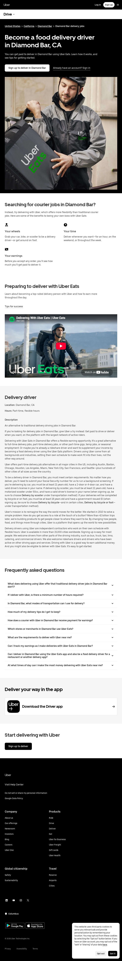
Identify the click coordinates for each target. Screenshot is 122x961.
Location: (10, 405)
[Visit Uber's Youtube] (13, 900)
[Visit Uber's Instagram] (20, 900)
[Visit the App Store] (35, 925)
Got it (112, 953)
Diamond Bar (45, 26)
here (105, 944)
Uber (7, 5)
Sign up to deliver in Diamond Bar (27, 67)
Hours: (9, 410)
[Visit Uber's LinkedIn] (6, 900)
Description (11, 419)
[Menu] (118, 4)
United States (12, 26)
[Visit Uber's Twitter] (28, 900)
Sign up (109, 5)
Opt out (101, 953)
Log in (98, 5)
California (29, 26)
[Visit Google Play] (14, 926)
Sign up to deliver (18, 746)
